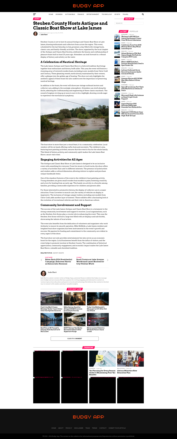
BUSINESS (59, 14)
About (60, 428)
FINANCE (81, 14)
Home (51, 14)
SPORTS (117, 14)
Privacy (69, 428)
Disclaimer (78, 428)
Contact (102, 428)
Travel (125, 14)
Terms (94, 428)
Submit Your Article (117, 428)
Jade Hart (44, 34)
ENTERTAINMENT (93, 14)
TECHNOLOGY (107, 14)
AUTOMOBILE (70, 14)
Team (87, 428)
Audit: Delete (59, 253)
